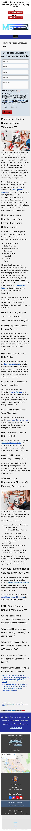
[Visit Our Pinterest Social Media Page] (17, 797)
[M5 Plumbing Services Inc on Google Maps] (15, 772)
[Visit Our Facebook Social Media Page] (10, 797)
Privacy (15, 824)
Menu (15, 36)
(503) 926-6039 (15, 12)
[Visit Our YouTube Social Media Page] (21, 797)
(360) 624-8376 (15, 18)
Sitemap (15, 822)
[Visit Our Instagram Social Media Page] (13, 797)
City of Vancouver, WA (6, 704)
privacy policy (22, 100)
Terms (15, 826)
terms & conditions (7, 101)
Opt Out (14, 107)
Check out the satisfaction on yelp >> (16, 805)
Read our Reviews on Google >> (15, 802)
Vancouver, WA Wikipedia (16, 704)
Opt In (5, 107)
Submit (7, 112)
